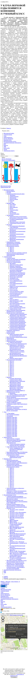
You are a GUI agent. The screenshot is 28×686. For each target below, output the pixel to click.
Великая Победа (11, 191)
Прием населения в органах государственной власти (17, 335)
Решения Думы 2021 (12, 429)
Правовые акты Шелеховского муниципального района (14, 466)
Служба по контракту (12, 401)
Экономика (12, 195)
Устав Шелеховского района (14, 461)
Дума (5, 412)
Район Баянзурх (14, 207)
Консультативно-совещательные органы (17, 337)
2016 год (12, 362)
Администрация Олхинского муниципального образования (17, 320)
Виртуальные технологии (16, 615)
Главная (3, 588)
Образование (13, 197)
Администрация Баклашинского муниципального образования (18, 325)
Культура (12, 200)
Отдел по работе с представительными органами (17, 303)
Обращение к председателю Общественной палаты (17, 456)
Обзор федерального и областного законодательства (15, 489)
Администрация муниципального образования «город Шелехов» (18, 315)
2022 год (12, 370)
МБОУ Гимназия (14, 520)
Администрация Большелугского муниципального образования (18, 317)
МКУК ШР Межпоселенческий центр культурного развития (18, 534)
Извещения (12, 393)
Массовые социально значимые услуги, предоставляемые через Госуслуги (17, 561)
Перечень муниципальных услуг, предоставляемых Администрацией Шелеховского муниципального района (17, 506)
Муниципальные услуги (10, 495)
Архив (2, 605)
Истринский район (14, 214)
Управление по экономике (16, 275)
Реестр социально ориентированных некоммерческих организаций (16, 311)
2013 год (12, 485)
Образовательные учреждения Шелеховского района (17, 382)
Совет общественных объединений (16, 446)
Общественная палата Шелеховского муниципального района (16, 454)
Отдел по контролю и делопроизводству (15, 295)
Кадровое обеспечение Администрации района (16, 379)
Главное (9, 405)
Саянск (11, 211)
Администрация (8, 256)
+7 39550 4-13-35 (5, 583)
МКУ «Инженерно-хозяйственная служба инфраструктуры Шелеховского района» (18, 555)
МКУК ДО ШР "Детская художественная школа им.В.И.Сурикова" (16, 524)
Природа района (14, 199)
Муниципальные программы (14, 359)
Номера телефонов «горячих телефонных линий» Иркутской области (17, 403)
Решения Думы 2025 (12, 434)
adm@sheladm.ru (5, 584)
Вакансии (9, 377)
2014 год (12, 484)
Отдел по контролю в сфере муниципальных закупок (17, 292)
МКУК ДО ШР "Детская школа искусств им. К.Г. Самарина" (18, 551)
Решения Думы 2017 (12, 424)
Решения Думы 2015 (12, 421)
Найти (16, 156)
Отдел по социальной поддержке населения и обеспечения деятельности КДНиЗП (18, 270)
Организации (10, 215)
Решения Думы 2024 (12, 433)
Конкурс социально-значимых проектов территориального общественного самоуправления (17, 254)
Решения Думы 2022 (12, 430)
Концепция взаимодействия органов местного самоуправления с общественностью (16, 441)
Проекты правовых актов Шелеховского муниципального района (17, 463)
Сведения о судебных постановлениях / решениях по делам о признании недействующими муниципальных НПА (17, 492)
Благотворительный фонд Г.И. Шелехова (17, 452)
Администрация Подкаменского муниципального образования (18, 323)
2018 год (12, 365)
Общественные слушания (13, 438)
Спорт (11, 201)
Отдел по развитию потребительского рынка (16, 305)
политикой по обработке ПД (17, 675)
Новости (8, 128)
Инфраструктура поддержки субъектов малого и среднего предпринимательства (17, 352)
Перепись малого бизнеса (16, 358)
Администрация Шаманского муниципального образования (17, 328)
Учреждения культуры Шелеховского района (15, 384)
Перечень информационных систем (16, 396)
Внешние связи (10, 203)
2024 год (12, 248)
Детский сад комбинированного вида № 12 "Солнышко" (18, 558)
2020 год (12, 367)
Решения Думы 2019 (12, 426)
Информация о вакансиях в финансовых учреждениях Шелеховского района (17, 388)
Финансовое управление (16, 276)
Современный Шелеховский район (15, 193)
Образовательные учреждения (17, 222)
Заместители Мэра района (16, 264)
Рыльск (11, 208)
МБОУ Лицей (13, 521)
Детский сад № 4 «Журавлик (17, 541)
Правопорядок (10, 338)
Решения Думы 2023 (12, 432)
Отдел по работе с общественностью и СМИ (16, 300)
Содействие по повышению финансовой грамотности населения (17, 399)
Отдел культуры (14, 290)
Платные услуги (11, 508)
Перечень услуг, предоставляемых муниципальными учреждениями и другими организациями (16, 567)
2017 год (12, 363)
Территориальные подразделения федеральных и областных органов (18, 217)
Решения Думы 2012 (12, 417)
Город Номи (13, 204)
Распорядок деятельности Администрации (13, 331)
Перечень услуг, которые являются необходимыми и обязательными (15, 564)
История (9, 192)
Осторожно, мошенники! (13, 408)
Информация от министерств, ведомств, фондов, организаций (17, 410)
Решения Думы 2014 (12, 420)
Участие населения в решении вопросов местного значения (17, 444)
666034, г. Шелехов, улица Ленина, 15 (10, 581)
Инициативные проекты (13, 246)
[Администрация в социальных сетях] (1, 609)
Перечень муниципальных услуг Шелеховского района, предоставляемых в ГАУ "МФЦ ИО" (17, 502)
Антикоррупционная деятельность (12, 569)
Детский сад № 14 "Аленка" (17, 515)
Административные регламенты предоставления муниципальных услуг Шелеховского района (17, 498)
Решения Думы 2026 (12, 436)
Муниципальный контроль (13, 260)
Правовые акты (7, 458)
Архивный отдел (14, 278)
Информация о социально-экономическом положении (14, 242)
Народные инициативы (13, 244)
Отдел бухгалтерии (14, 279)
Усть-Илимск (13, 212)
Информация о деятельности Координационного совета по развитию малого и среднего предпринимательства (17, 347)
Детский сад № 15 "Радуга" (17, 516)
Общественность (8, 437)
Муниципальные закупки (13, 392)
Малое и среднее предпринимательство (17, 343)
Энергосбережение (11, 339)
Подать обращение (11, 397)
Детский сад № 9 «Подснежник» (18, 512)
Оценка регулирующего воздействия (16, 259)
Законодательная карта (12, 460)
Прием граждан (11, 333)
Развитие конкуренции (15, 342)
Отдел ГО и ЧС (13, 288)
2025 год (12, 250)
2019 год (12, 366)
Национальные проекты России (15, 406)
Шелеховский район (9, 189)
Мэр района (13, 263)
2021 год (12, 369)
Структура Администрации (14, 262)
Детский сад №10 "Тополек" (17, 513)
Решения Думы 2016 (12, 422)
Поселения (9, 224)
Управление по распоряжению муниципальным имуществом (17, 273)
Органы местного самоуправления (15, 313)
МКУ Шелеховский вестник (17, 527)
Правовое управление (15, 266)
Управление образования (16, 267)
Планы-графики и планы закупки (18, 394)
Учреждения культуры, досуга (17, 223)
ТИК (5, 572)
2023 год (12, 247)
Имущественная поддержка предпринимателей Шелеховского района (18, 356)
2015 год (12, 361)
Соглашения (10, 416)
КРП (5, 571)
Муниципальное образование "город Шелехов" (17, 226)
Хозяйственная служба (15, 309)
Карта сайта (4, 604)
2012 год (12, 487)
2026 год (12, 251)
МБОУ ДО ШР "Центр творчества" (15, 529)
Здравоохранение (14, 196)
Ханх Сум (12, 206)
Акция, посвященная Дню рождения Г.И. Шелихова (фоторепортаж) (16, 449)
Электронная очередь (6, 607)
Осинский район (14, 210)
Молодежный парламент (13, 414)
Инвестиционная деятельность (14, 341)
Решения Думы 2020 (12, 428)
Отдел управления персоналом (17, 307)
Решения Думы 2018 (12, 425)
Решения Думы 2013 (12, 418)
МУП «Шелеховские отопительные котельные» (16, 537)
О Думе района (10, 413)
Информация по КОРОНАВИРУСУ (16, 390)
